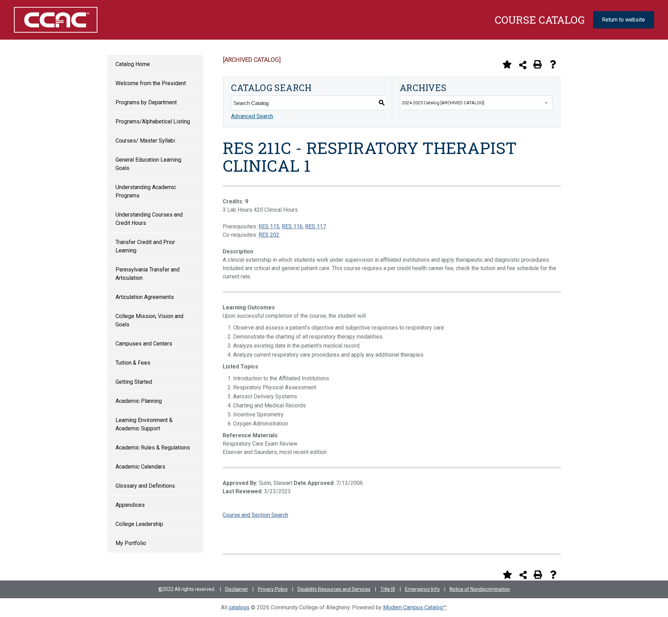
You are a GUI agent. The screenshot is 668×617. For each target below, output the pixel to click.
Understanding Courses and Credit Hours (149, 218)
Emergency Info (422, 589)
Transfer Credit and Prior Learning (145, 246)
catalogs (239, 607)
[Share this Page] (523, 65)
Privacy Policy (273, 589)
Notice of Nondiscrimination (480, 589)
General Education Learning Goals (148, 163)
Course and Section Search (255, 515)
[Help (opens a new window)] (552, 64)
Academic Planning (139, 401)
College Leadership (139, 524)
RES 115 (269, 226)
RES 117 (315, 226)
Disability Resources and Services (334, 589)
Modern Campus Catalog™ (414, 607)
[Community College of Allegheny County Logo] (60, 20)
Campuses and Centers (144, 343)
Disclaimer (236, 589)
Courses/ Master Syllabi (145, 140)
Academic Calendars (140, 466)
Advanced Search (252, 116)
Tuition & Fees (133, 362)
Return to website (623, 19)
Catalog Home (133, 64)
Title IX (387, 589)
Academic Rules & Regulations (153, 447)
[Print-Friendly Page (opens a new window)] (537, 64)
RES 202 (269, 235)
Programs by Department (146, 102)
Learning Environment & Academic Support (144, 424)
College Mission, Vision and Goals (149, 320)
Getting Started (134, 382)
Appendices (130, 505)
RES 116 (292, 226)
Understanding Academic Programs (146, 191)
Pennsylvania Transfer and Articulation (148, 273)
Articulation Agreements (145, 297)
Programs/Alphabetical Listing (153, 121)
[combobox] (476, 103)
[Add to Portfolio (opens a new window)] (506, 64)
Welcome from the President (151, 83)
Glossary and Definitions (145, 485)
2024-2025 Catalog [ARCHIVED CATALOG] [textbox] (443, 102)
